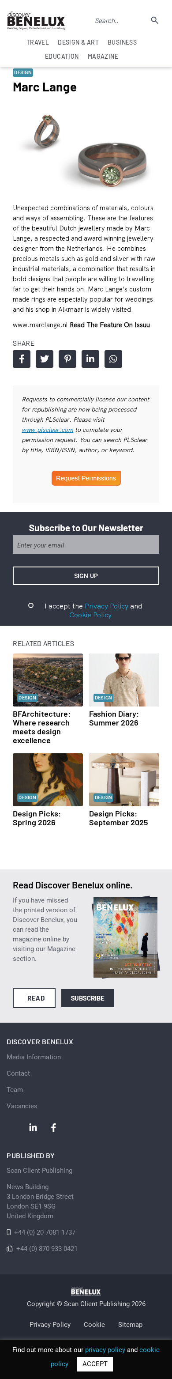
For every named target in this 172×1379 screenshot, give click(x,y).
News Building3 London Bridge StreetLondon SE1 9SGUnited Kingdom (40, 1201)
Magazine (103, 56)
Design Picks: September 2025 (118, 818)
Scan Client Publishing (39, 1171)
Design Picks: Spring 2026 (37, 818)
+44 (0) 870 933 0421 (47, 1249)
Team (15, 1090)
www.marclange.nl (41, 325)
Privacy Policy (106, 605)
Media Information (34, 1057)
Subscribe (88, 998)
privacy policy (105, 1350)
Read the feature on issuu (110, 325)
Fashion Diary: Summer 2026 (114, 718)
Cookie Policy (90, 614)
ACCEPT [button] (95, 1364)
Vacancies (22, 1106)
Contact (18, 1073)
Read (36, 998)
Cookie (94, 1325)
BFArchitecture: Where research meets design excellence (42, 727)
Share (21, 359)
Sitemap (130, 1325)
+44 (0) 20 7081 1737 (44, 1232)
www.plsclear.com (47, 430)
